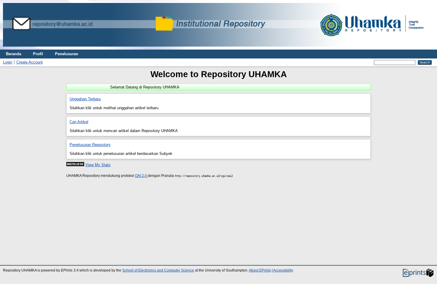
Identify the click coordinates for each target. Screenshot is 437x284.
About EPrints (260, 270)
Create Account (29, 62)
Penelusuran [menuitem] (66, 54)
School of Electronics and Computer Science (158, 270)
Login (7, 62)
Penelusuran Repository (90, 144)
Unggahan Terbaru (85, 99)
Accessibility (283, 270)
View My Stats (98, 165)
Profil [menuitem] (38, 54)
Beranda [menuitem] (13, 54)
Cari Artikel (79, 122)
